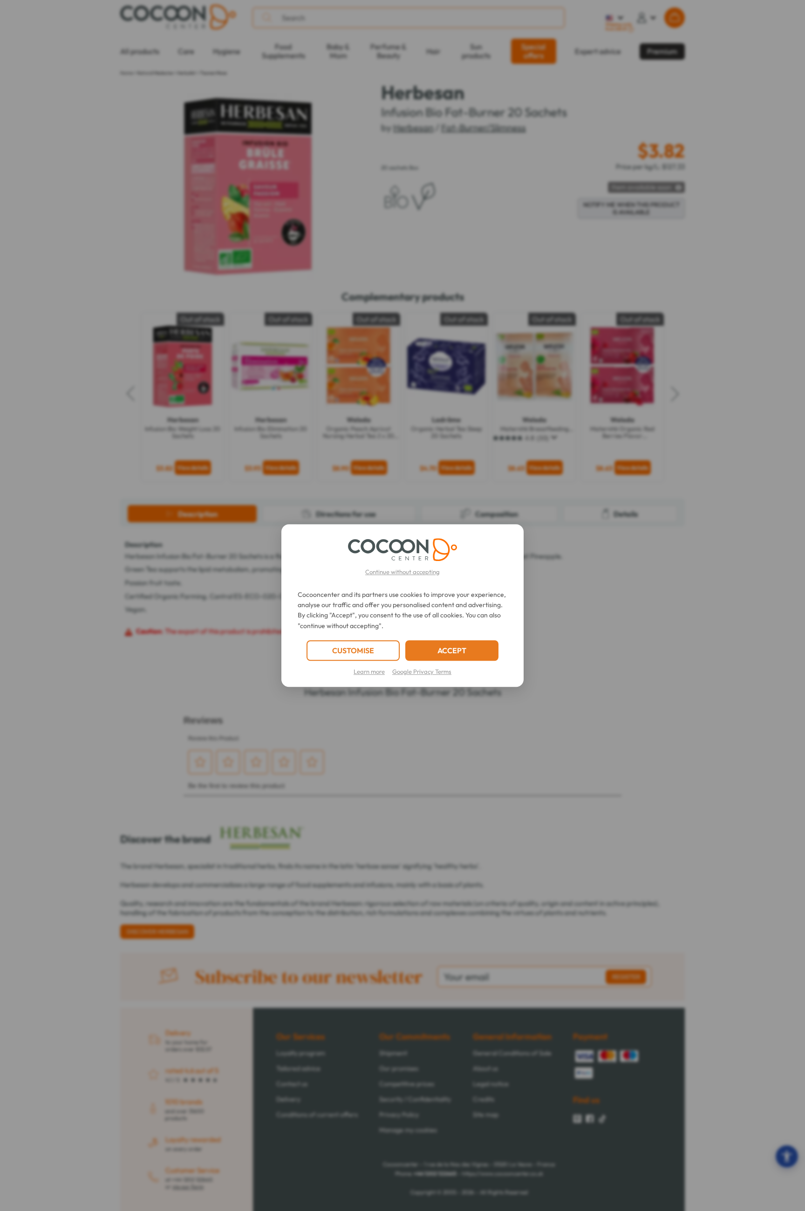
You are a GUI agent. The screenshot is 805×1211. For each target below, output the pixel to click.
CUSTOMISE (353, 650)
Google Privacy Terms (421, 671)
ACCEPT (451, 650)
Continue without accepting (402, 571)
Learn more (369, 671)
